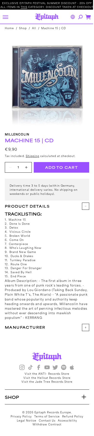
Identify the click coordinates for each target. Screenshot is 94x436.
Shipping (32, 156)
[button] (5, 17)
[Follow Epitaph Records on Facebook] (37, 368)
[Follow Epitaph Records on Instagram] (20, 368)
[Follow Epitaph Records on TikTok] (28, 368)
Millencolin (17, 134)
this (24, 7)
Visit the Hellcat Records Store (45, 377)
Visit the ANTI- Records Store (45, 373)
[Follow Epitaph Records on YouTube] (45, 368)
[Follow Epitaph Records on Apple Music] (70, 368)
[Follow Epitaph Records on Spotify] (62, 368)
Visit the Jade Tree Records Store (45, 381)
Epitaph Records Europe (51, 412)
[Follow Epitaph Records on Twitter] (53, 368)
